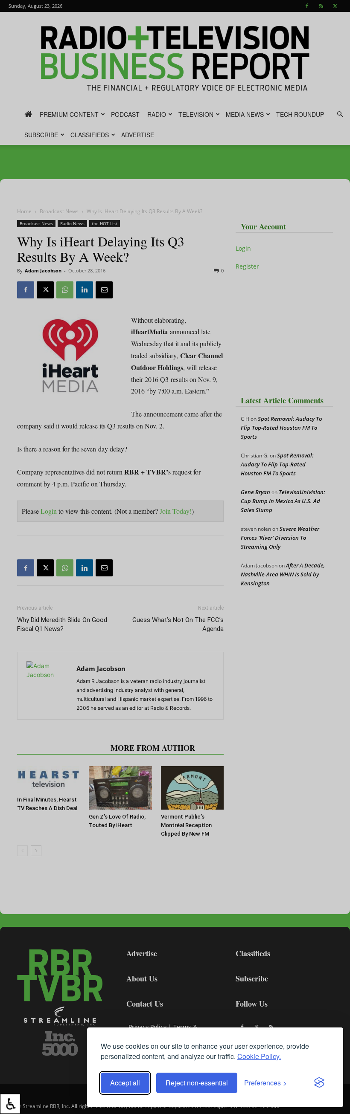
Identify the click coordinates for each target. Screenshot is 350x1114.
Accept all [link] (125, 1083)
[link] (10, 1104)
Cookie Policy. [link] (259, 1056)
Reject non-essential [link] (197, 1083)
